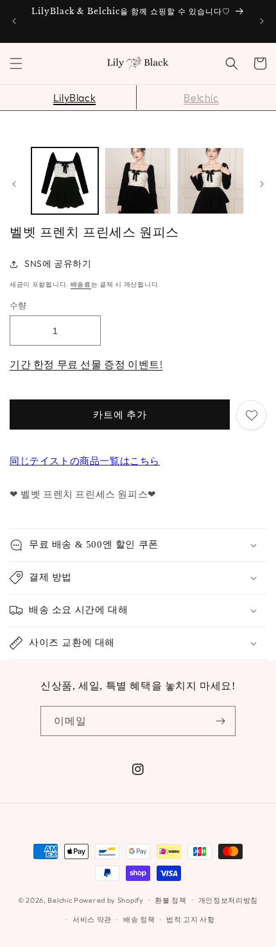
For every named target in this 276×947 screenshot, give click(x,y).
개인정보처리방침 (228, 900)
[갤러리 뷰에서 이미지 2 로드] (138, 180)
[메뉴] (16, 63)
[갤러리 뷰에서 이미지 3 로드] (210, 180)
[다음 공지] (262, 21)
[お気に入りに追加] (251, 415)
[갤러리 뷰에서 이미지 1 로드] (64, 180)
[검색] (232, 63)
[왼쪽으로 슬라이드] (14, 184)
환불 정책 (171, 900)
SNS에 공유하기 (57, 263)
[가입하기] (221, 721)
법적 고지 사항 (190, 919)
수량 (18, 305)
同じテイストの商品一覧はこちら (85, 461)
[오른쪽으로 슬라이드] (262, 184)
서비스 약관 (92, 919)
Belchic (201, 97)
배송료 (81, 284)
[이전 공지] (14, 21)
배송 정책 (139, 919)
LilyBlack (74, 97)
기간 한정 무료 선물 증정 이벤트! (86, 364)
